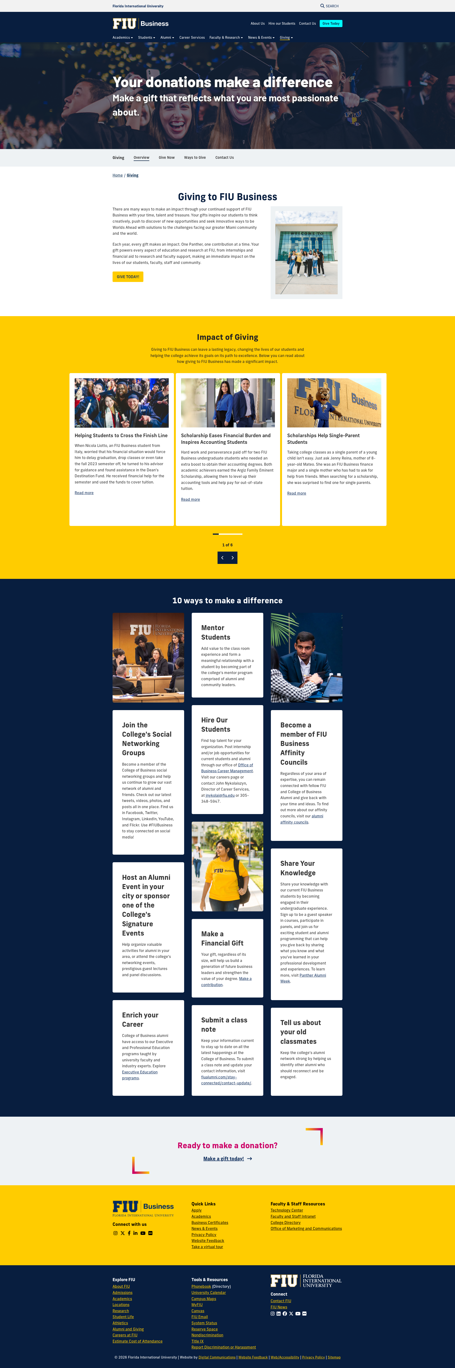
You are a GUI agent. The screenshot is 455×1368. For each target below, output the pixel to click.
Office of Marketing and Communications (306, 1228)
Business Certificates (209, 1222)
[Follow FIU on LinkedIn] (279, 1313)
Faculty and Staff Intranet (293, 1216)
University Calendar (208, 1292)
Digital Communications (217, 1357)
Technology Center (287, 1210)
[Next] (232, 558)
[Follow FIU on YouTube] (298, 1313)
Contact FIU (281, 1300)
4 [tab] (230, 534)
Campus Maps (203, 1298)
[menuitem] (123, 37)
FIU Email (199, 1316)
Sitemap (334, 1357)
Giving (118, 157)
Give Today (331, 23)
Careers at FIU (125, 1335)
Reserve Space (204, 1329)
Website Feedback (207, 1240)
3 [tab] (225, 534)
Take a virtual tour (207, 1246)
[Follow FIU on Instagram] (274, 1313)
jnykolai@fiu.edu (220, 795)
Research (121, 1310)
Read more (84, 492)
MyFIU (197, 1304)
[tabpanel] (121, 449)
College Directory (286, 1222)
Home (118, 175)
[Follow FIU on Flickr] (305, 1313)
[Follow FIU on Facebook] (285, 1313)
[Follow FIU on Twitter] (292, 1313)
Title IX (197, 1341)
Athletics (120, 1323)
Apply (196, 1210)
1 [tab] (216, 534)
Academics (201, 1216)
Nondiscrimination (207, 1335)
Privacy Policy (203, 1234)
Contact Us (307, 23)
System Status (204, 1323)
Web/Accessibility (285, 1357)
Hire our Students (281, 23)
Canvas (197, 1310)
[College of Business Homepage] (141, 23)
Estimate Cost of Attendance (138, 1341)
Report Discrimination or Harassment (223, 1347)
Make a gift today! (223, 1159)
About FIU (121, 1286)
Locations (121, 1304)
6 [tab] (240, 534)
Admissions (122, 1292)
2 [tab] (221, 534)
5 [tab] (235, 534)
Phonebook (201, 1286)
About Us (258, 23)
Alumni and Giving (128, 1329)
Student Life (123, 1316)
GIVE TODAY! (128, 276)
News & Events (204, 1228)
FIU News (279, 1307)
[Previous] (223, 558)
